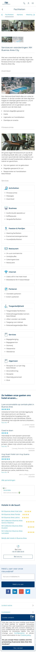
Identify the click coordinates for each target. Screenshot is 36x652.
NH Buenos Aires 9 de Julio (11, 511)
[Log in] (30, 3)
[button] (2, 9)
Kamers (20, 15)
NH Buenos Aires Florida (10, 514)
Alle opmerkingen (8, 480)
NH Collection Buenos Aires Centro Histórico (11, 522)
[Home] (6, 3)
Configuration (19, 633)
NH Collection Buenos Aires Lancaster (11, 532)
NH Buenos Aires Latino (10, 517)
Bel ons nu (18, 557)
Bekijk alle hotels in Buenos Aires (14, 538)
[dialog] (18, 632)
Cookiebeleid (5, 612)
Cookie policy (26, 635)
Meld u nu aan (18, 584)
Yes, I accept (18, 648)
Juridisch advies (6, 605)
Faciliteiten (9, 15)
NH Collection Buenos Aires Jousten (11, 527)
